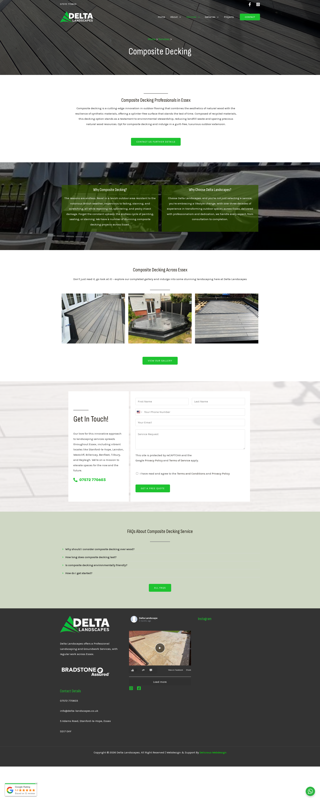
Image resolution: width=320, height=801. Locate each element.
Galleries (210, 16)
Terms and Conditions (191, 473)
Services (191, 16)
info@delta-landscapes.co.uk (79, 710)
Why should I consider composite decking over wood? (99, 549)
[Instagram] (258, 4)
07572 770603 (69, 700)
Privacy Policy (154, 460)
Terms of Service (179, 460)
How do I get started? (78, 573)
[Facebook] (250, 4)
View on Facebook (176, 670)
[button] (179, 17)
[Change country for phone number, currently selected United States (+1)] (139, 412)
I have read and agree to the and (185, 473)
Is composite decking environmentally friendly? (96, 565)
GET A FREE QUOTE (153, 488)
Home (161, 16)
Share (188, 670)
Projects (229, 16)
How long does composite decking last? (90, 557)
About (174, 16)
